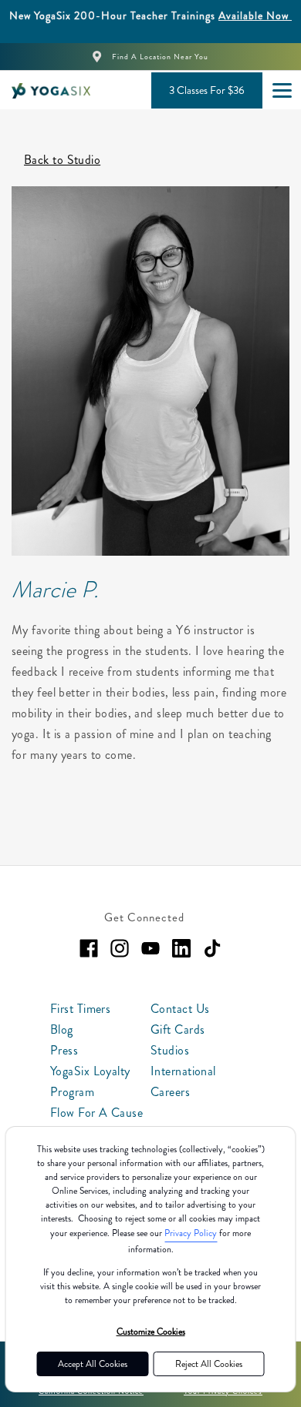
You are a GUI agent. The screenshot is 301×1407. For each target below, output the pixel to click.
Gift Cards (177, 1029)
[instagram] (119, 948)
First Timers (80, 1009)
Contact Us (179, 1009)
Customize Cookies (151, 1331)
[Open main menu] (281, 90)
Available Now (255, 15)
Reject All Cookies (208, 1364)
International (183, 1071)
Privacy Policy (190, 1233)
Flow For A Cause (96, 1112)
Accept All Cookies (92, 1364)
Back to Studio (62, 160)
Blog (61, 1029)
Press (64, 1050)
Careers (170, 1092)
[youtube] (150, 948)
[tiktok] (212, 948)
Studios (169, 1050)
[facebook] (88, 948)
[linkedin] (181, 948)
